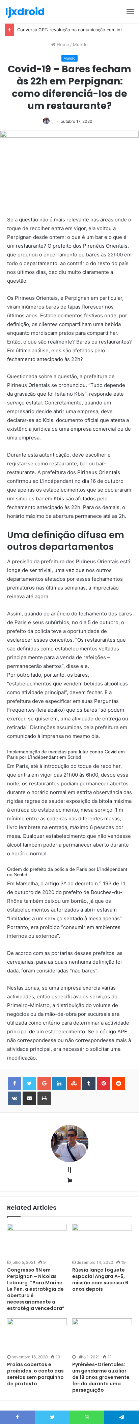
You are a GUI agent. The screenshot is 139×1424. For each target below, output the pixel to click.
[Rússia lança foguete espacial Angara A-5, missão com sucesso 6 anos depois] (102, 1240)
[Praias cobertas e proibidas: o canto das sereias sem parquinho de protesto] (37, 1335)
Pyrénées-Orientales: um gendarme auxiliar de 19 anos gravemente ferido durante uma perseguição (101, 1377)
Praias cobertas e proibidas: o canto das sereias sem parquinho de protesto (35, 1374)
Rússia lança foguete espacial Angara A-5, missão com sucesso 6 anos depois (100, 1279)
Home (62, 44)
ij (53, 121)
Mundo (80, 44)
